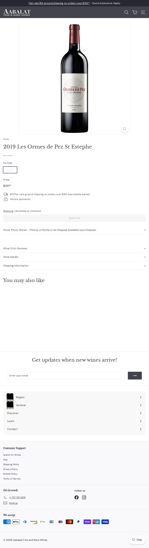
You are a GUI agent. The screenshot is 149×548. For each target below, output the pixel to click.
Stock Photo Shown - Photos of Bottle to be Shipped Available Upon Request (49, 230)
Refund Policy (10, 473)
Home (6, 139)
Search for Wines (12, 454)
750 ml (10, 169)
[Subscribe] (135, 376)
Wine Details (10, 257)
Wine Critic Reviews (15, 248)
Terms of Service (12, 478)
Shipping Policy (11, 464)
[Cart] (134, 12)
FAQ (5, 459)
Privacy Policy (10, 469)
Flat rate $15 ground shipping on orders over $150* (59, 3)
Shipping (8, 211)
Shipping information (16, 265)
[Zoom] (124, 129)
